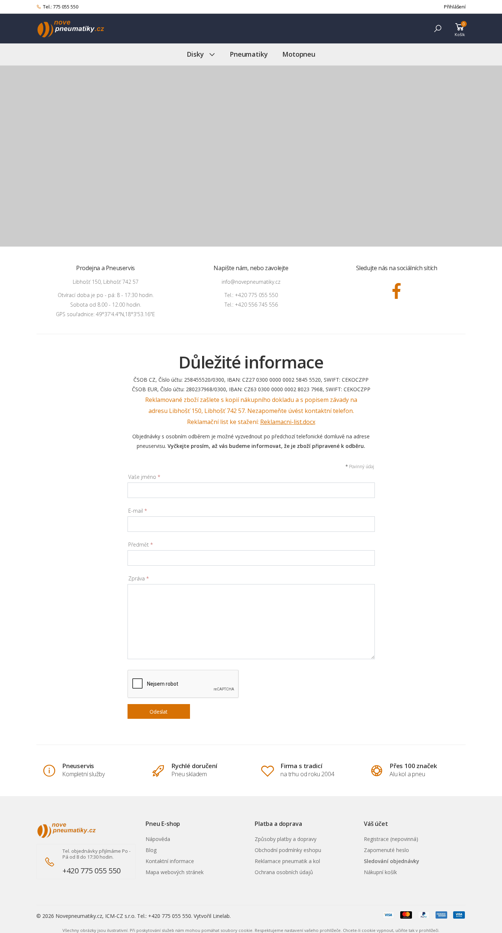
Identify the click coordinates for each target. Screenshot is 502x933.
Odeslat (159, 711)
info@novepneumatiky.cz (251, 281)
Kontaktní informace (170, 861)
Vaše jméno (144, 476)
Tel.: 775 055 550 (60, 6)
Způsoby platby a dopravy (285, 838)
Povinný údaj (359, 466)
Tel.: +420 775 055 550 (251, 294)
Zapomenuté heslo (386, 850)
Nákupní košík (380, 872)
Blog (151, 850)
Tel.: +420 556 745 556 (251, 304)
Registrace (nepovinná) (391, 838)
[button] (438, 28)
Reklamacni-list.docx (287, 422)
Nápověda (158, 838)
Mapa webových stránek (175, 872)
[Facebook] (396, 291)
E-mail (137, 510)
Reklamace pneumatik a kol (287, 861)
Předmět (140, 544)
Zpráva (138, 578)
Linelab (221, 915)
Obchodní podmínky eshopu (288, 850)
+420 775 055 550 (91, 870)
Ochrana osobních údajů (284, 872)
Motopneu (298, 54)
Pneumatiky (249, 54)
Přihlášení (455, 6)
